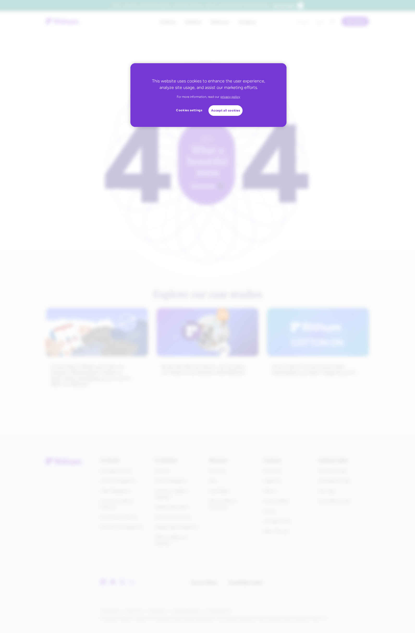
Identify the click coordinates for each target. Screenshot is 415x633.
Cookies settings (189, 110)
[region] (208, 95)
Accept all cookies (225, 110)
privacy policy (230, 97)
